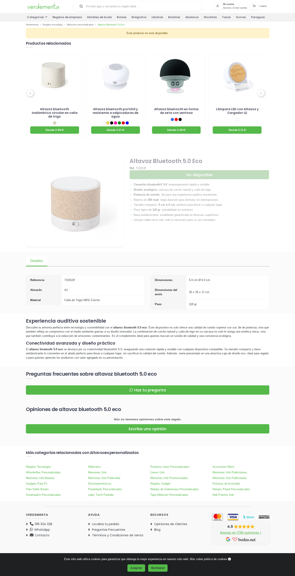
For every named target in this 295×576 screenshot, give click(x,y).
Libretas (157, 17)
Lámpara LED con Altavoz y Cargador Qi (237, 111)
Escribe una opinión (147, 429)
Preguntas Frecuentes (108, 529)
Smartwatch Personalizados (43, 494)
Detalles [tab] (36, 261)
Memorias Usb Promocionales (169, 478)
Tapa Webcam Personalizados (169, 494)
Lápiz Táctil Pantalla (101, 494)
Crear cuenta (240, 7)
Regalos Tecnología (38, 466)
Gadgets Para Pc (37, 483)
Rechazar (158, 568)
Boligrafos (139, 17)
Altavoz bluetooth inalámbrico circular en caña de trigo (55, 113)
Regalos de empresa (67, 17)
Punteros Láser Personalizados (169, 466)
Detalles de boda (99, 17)
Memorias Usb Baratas (40, 478)
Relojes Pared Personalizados (231, 489)
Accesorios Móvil (223, 466)
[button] (81, 6)
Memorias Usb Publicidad (104, 478)
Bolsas (121, 17)
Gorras (241, 17)
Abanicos (192, 17)
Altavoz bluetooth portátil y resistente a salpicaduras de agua (115, 113)
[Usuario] (218, 6)
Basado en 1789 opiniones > (241, 532)
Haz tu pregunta (150, 390)
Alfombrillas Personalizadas (43, 472)
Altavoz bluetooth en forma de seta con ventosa (176, 111)
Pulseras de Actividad (226, 483)
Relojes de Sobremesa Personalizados (174, 489)
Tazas (226, 17)
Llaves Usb (157, 472)
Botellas (174, 17)
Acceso (227, 7)
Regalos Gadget (160, 483)
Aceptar (136, 568)
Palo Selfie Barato (37, 489)
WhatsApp (41, 529)
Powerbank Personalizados (105, 489)
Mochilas (210, 17)
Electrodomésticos (99, 483)
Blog (157, 529)
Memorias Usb (97, 472)
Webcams (94, 466)
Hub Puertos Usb (223, 494)
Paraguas (258, 17)
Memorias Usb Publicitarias (230, 472)
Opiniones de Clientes (170, 524)
